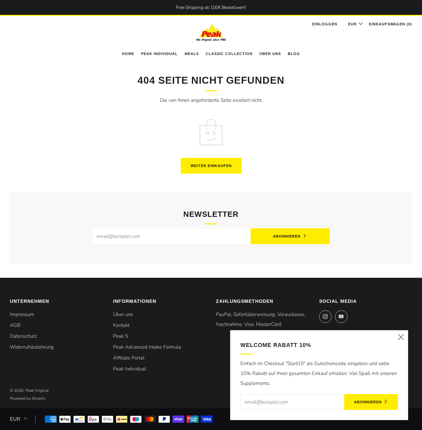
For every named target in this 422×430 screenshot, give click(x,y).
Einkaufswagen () (390, 24)
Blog (294, 54)
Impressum (22, 314)
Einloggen (324, 24)
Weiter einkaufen (211, 166)
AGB (15, 325)
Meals (192, 54)
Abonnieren (287, 236)
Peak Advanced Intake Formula (147, 347)
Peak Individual (159, 54)
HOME (128, 54)
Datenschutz (23, 336)
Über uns (270, 54)
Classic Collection (229, 54)
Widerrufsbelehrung (32, 347)
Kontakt (121, 325)
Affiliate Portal (128, 358)
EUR (352, 24)
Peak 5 (120, 336)
